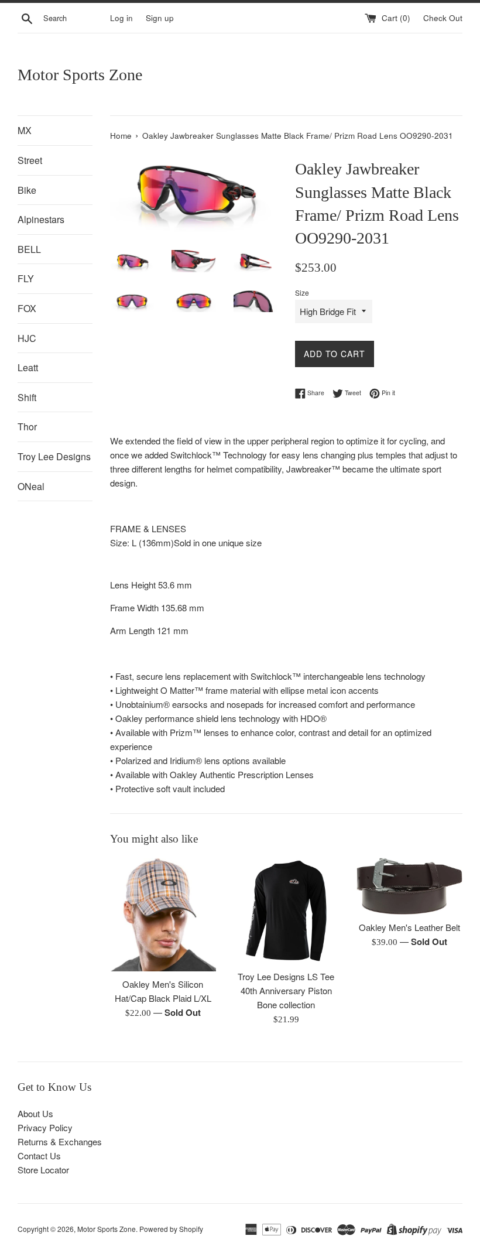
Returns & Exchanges (60, 1141)
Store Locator (43, 1169)
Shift (27, 397)
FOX (27, 308)
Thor (27, 426)
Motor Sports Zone (80, 75)
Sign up (160, 17)
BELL (29, 249)
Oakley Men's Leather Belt (409, 927)
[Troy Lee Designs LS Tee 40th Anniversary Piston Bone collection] (287, 911)
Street (30, 160)
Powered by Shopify (171, 1229)
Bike (27, 190)
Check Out (442, 17)
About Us (35, 1113)
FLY (26, 278)
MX (25, 130)
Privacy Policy (45, 1127)
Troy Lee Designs (54, 456)
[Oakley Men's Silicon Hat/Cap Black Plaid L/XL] (163, 914)
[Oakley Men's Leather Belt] (409, 886)
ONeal (31, 486)
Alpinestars (41, 219)
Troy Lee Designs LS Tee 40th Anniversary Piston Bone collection (286, 990)
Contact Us (39, 1155)
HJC (27, 338)
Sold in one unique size (218, 542)
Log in (121, 17)
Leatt (28, 367)
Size (302, 292)
